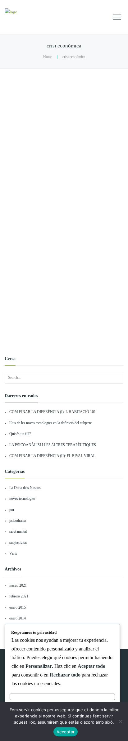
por (11, 510)
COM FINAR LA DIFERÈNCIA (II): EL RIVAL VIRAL (52, 456)
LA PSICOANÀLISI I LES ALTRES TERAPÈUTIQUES (52, 445)
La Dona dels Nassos (25, 488)
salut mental (18, 532)
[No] (120, 721)
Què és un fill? (20, 434)
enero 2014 (17, 618)
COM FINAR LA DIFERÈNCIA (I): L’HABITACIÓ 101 (52, 412)
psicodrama (17, 521)
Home (47, 57)
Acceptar (66, 731)
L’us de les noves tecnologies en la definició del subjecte (50, 423)
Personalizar (62, 697)
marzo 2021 (18, 585)
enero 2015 (17, 608)
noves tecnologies (22, 499)
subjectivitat (18, 543)
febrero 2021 (18, 596)
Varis (13, 554)
